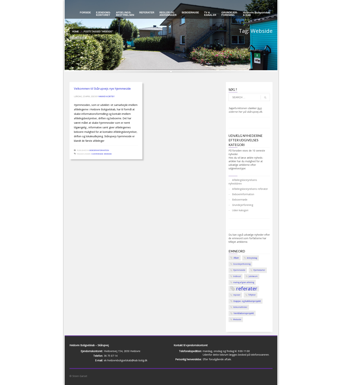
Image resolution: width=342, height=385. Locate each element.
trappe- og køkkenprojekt (247, 301)
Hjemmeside (97, 154)
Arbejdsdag (252, 258)
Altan (236, 257)
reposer (236, 295)
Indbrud (237, 276)
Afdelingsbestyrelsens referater (250, 189)
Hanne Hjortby (107, 96)
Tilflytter (252, 295)
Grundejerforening (242, 205)
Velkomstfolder (240, 307)
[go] (265, 97)
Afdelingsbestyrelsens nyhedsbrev (243, 181)
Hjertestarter (259, 270)
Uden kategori (240, 210)
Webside (108, 154)
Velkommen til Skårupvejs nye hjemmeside (102, 89)
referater (246, 289)
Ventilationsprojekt (244, 313)
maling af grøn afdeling (243, 282)
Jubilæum (253, 276)
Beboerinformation (99, 150)
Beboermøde (239, 199)
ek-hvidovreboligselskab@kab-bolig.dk (125, 360)
